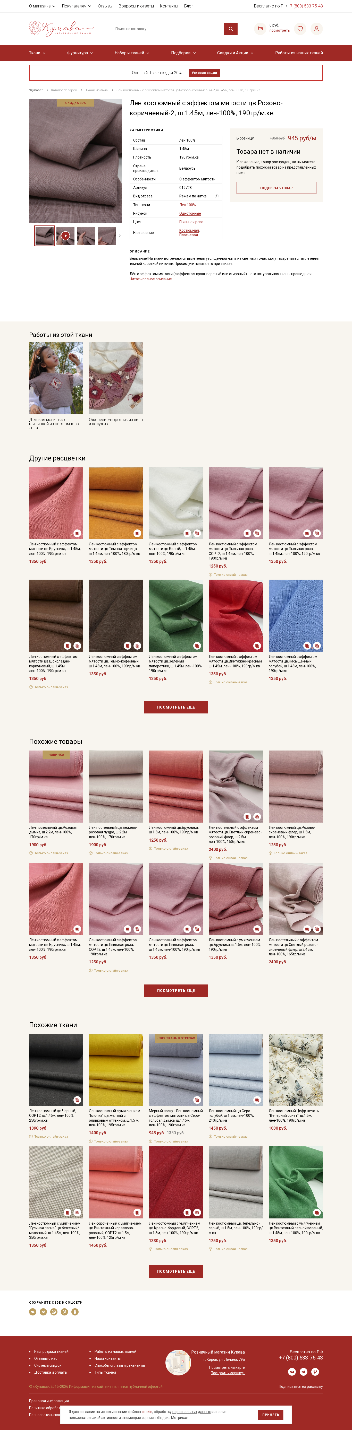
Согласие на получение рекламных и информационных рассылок (166, 767)
